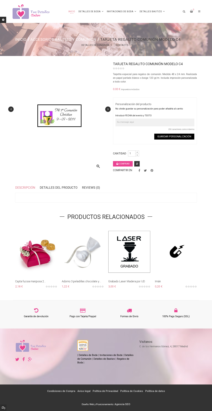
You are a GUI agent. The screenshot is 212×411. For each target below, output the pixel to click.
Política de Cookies (131, 391)
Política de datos (155, 391)
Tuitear (145, 170)
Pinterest (152, 170)
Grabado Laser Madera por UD (126, 281)
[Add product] (137, 164)
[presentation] (11, 109)
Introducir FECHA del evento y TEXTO (133, 115)
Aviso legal (83, 391)
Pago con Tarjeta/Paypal (83, 316)
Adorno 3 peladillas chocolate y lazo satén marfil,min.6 (80, 281)
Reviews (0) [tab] (91, 187)
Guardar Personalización (174, 136)
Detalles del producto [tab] (58, 187)
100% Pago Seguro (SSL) (176, 316)
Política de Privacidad (105, 391)
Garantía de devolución (36, 316)
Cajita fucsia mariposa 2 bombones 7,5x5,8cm (29, 281)
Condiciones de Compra (61, 391)
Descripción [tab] (25, 187)
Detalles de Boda (88, 355)
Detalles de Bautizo (104, 358)
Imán (158, 281)
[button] (199, 11)
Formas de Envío (129, 316)
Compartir (139, 170)
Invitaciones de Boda (111, 355)
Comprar (124, 163)
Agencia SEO (122, 404)
